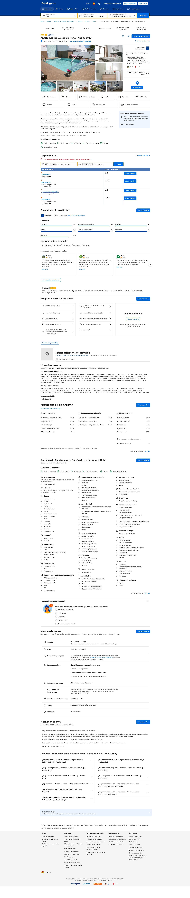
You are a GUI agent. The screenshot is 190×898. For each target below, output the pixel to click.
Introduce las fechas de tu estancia (101, 657)
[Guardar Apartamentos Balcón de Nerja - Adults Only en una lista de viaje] (123, 36)
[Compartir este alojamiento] (128, 36)
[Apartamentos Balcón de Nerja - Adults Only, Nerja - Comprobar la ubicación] (42, 41)
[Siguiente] (149, 63)
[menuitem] (47, 9)
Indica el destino (50, 14)
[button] (137, 85)
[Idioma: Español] (94, 3)
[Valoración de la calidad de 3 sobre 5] (42, 34)
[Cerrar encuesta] (148, 601)
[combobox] (59, 16)
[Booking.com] (49, 3)
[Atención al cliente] (99, 3)
